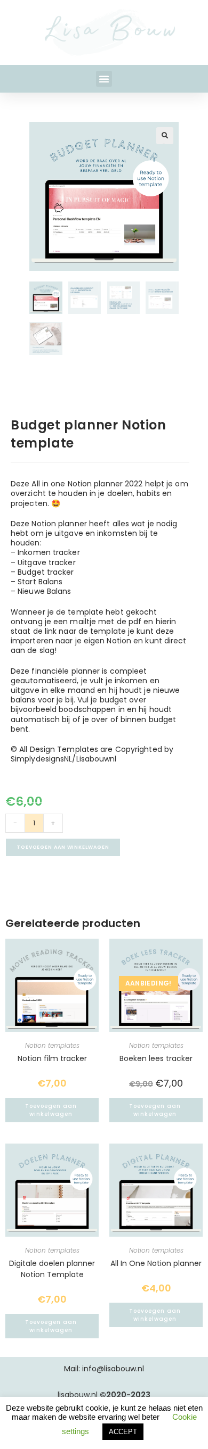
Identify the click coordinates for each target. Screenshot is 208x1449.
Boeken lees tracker (156, 1058)
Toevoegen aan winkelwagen (63, 847)
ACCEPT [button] (123, 1432)
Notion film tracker (52, 1058)
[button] (104, 79)
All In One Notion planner (156, 1263)
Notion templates (52, 1045)
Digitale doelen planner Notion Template (52, 1269)
